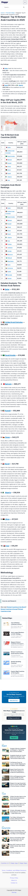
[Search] (24, 7)
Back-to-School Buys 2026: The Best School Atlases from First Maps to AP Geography (18, 832)
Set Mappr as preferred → (14, 718)
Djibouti (9, 258)
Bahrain (9, 159)
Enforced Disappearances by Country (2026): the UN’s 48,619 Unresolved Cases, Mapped (18, 778)
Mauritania (10, 261)
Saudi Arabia (11, 156)
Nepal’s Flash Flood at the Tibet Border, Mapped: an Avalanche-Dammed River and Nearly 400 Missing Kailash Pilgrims (17, 771)
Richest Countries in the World (16, 607)
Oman (9, 166)
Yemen (9, 278)
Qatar (6, 68)
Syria (8, 264)
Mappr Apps (14, 863)
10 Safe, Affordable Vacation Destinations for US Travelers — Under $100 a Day (18, 812)
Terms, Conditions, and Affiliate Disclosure (14, 870)
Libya (9, 170)
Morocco (10, 254)
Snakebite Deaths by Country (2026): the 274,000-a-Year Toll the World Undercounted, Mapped (18, 757)
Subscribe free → (14, 700)
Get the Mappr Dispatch (14, 694)
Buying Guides (6, 828)
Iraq (8, 180)
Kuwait (9, 163)
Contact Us (14, 883)
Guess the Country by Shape (14, 730)
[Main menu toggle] (25, 2)
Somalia (9, 275)
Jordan (9, 251)
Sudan (9, 271)
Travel (4, 794)
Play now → (14, 737)
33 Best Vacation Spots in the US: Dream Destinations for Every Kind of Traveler (18, 805)
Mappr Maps (23, 863)
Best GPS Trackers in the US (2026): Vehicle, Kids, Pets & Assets (17, 846)
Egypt (6, 85)
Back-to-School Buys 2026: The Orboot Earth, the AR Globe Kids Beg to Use (17, 839)
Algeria (21, 85)
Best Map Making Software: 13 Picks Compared (17, 852)
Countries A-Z (5, 863)
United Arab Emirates (14, 322)
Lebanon (10, 247)
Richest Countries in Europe (9, 609)
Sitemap (14, 892)
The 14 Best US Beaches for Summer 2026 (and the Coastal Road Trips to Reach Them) (17, 819)
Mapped (4, 746)
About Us (14, 880)
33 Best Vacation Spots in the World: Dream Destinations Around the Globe (18, 798)
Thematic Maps (10, 13)
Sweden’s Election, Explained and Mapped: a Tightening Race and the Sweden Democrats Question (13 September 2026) (17, 750)
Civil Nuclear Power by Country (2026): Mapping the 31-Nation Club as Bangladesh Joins (18, 764)
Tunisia (9, 244)
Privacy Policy (14, 878)
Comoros (10, 268)
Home (2, 13)
